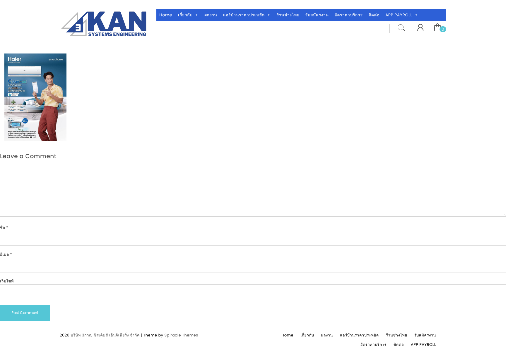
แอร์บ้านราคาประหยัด (244, 15)
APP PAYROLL (398, 15)
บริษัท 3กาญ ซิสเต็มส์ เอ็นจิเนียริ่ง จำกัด (105, 335)
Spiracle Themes (181, 335)
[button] (196, 15)
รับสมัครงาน (317, 15)
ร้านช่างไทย (287, 15)
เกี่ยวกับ (185, 15)
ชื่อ (4, 227)
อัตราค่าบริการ (348, 15)
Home (165, 15)
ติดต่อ (374, 15)
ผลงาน (210, 15)
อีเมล (6, 254)
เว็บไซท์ (7, 281)
